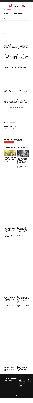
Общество (29, 381)
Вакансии (28, 379)
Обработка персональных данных (21, 385)
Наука (28, 380)
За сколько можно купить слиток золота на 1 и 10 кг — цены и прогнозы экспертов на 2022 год (23, 298)
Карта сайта (20, 380)
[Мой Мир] (13, 107)
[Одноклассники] (11, 107)
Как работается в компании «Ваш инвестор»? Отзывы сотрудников (22, 159)
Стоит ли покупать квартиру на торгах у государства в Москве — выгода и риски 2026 (9, 297)
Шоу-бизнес (29, 383)
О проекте (20, 378)
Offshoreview (6, 9)
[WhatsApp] (21, 107)
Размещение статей (22, 381)
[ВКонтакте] (10, 107)
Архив (20, 377)
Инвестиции (10, 9)
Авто (28, 377)
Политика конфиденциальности (22, 383)
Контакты (20, 379)
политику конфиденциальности (18, 140)
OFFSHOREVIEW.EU (11, 378)
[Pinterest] (15, 107)
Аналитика (29, 378)
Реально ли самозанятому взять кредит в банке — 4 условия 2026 (10, 367)
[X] (17, 107)
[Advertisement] (16, 27)
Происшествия (29, 382)
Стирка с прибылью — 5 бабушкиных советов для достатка (22, 367)
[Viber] (19, 107)
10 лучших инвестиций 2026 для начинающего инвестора (10, 158)
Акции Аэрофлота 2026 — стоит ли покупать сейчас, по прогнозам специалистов (23, 228)
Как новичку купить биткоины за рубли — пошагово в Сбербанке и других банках (10, 228)
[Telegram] (23, 107)
